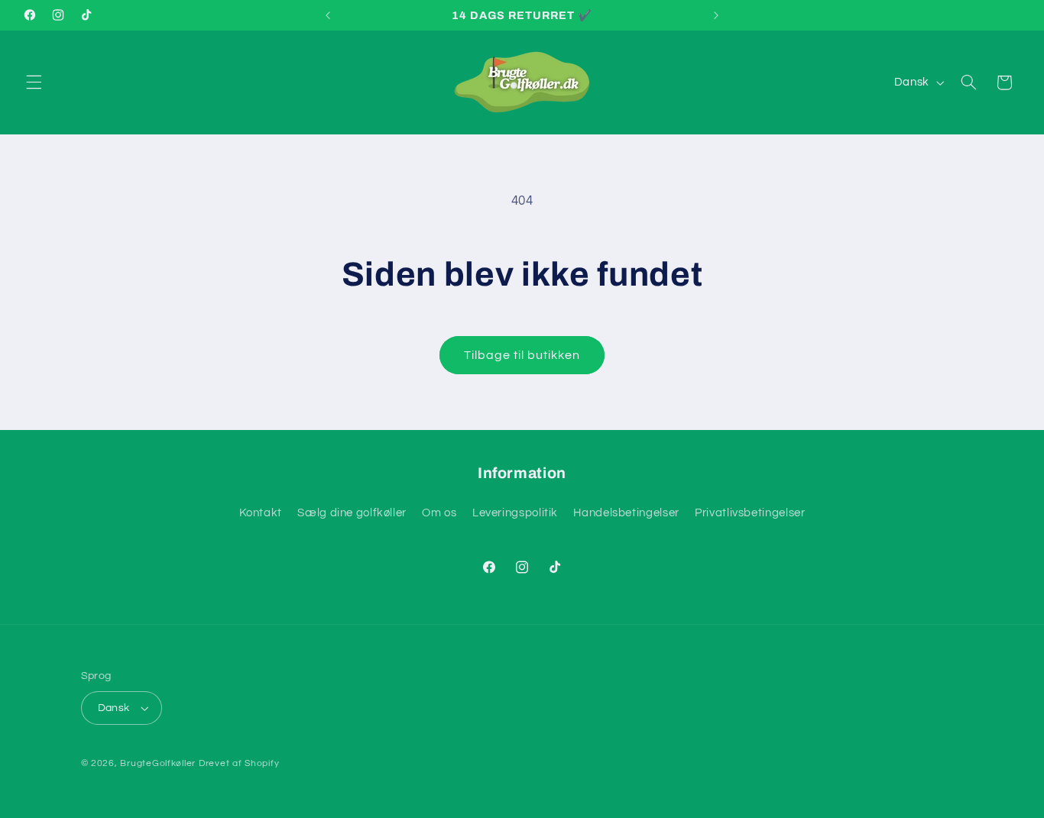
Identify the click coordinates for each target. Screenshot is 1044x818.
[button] (33, 82)
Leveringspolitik (515, 513)
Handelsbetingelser (626, 513)
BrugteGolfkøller (158, 763)
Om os (439, 513)
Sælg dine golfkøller (352, 513)
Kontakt (260, 513)
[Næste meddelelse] (716, 15)
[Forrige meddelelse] (328, 15)
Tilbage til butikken (522, 355)
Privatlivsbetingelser (750, 513)
